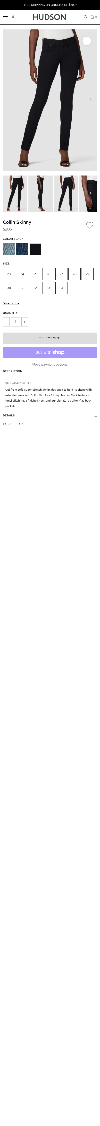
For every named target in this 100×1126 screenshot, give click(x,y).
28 (74, 274)
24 (22, 274)
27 (61, 274)
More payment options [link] (49, 364)
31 (22, 288)
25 (35, 274)
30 (9, 288)
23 (9, 274)
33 (48, 288)
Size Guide (11, 303)
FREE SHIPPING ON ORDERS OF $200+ (50, 5)
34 (61, 288)
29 (88, 274)
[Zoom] (87, 41)
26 (48, 274)
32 (35, 288)
